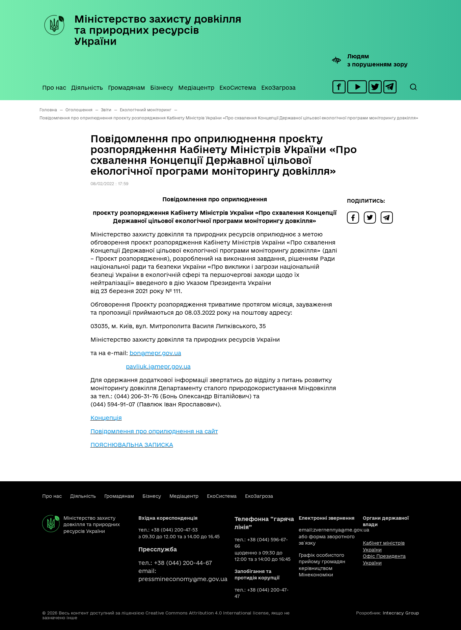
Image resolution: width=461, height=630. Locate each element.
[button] (413, 87)
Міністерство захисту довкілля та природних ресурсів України (157, 30)
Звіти (106, 110)
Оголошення (78, 110)
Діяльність (87, 87)
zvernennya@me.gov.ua (341, 530)
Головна (48, 110)
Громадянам (126, 87)
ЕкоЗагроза (278, 87)
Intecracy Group (401, 612)
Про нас (54, 87)
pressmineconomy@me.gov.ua (182, 579)
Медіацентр (196, 87)
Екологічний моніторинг (145, 110)
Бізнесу (161, 87)
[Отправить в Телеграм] (388, 217)
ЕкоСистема (237, 87)
